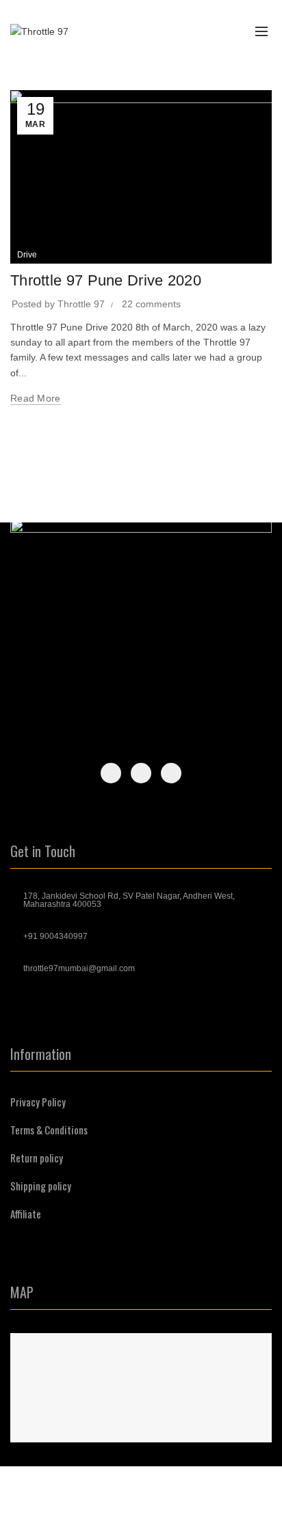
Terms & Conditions (49, 1129)
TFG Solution (198, 1516)
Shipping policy (40, 1185)
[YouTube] (171, 773)
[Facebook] (111, 773)
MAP (22, 1292)
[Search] (198, 31)
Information (40, 1054)
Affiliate (25, 1213)
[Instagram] (141, 773)
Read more (35, 398)
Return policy (36, 1157)
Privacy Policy (38, 1101)
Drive (27, 255)
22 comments (151, 303)
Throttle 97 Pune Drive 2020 (105, 280)
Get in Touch (42, 851)
